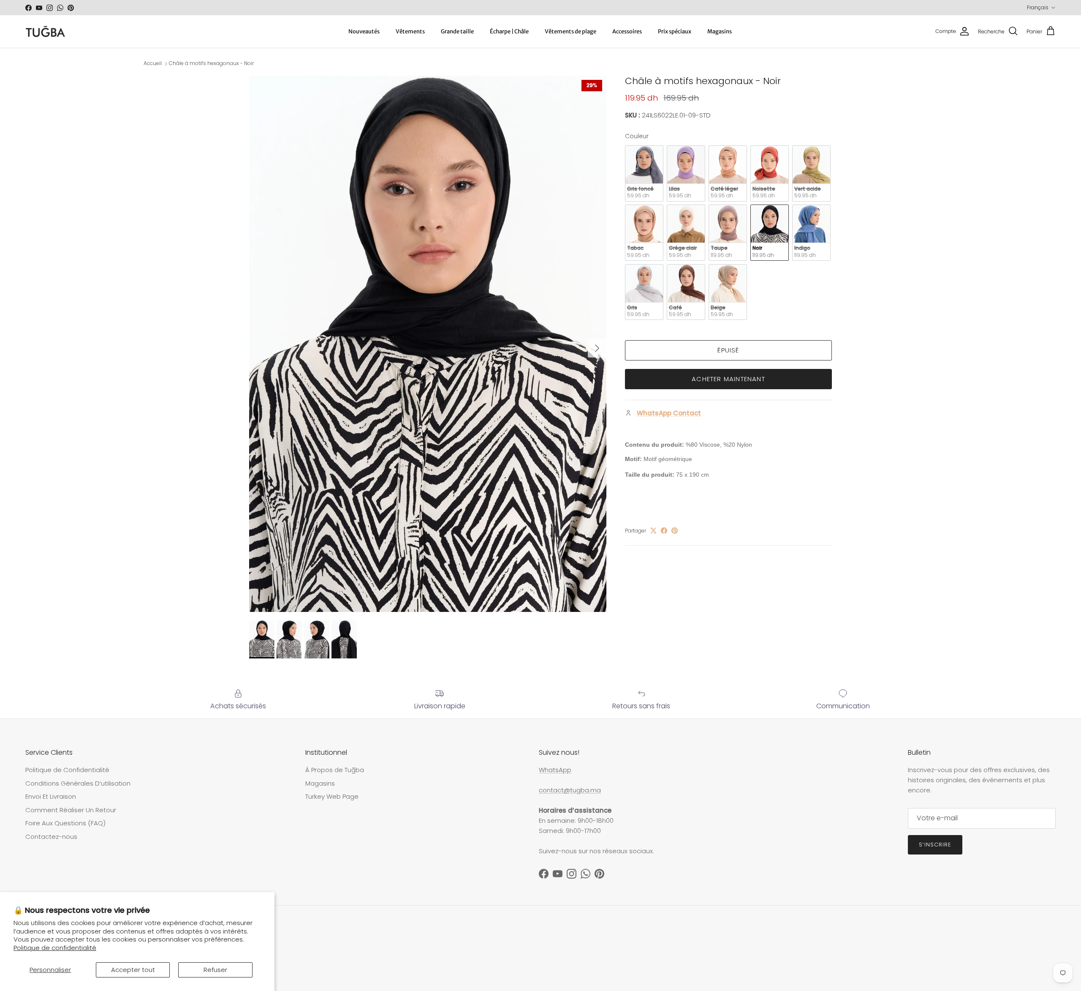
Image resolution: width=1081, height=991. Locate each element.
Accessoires (627, 31)
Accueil (153, 63)
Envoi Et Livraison (50, 796)
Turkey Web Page (332, 796)
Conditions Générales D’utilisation (77, 783)
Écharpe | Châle (509, 31)
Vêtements (410, 31)
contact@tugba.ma (570, 790)
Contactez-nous (51, 836)
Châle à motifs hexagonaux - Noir (211, 63)
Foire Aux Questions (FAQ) (65, 823)
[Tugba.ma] (45, 31)
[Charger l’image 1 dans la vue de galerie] (427, 344)
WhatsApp (555, 769)
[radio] (644, 173)
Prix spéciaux (674, 31)
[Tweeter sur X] (653, 530)
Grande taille (457, 31)
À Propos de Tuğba (334, 769)
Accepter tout (133, 969)
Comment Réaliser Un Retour (70, 809)
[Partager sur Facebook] (664, 530)
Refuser (215, 969)
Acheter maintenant (728, 378)
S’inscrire (935, 845)
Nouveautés (364, 31)
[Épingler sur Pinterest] (674, 530)
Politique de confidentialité (55, 947)
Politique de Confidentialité (67, 769)
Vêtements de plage (570, 31)
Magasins (719, 31)
